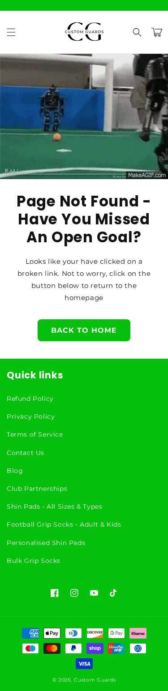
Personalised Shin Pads (46, 543)
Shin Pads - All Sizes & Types (54, 506)
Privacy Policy (31, 416)
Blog (15, 471)
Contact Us (25, 453)
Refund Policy (30, 399)
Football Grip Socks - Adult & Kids (64, 524)
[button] (11, 32)
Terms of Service (35, 434)
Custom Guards (95, 680)
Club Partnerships (37, 489)
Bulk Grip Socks (33, 561)
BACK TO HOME (84, 330)
